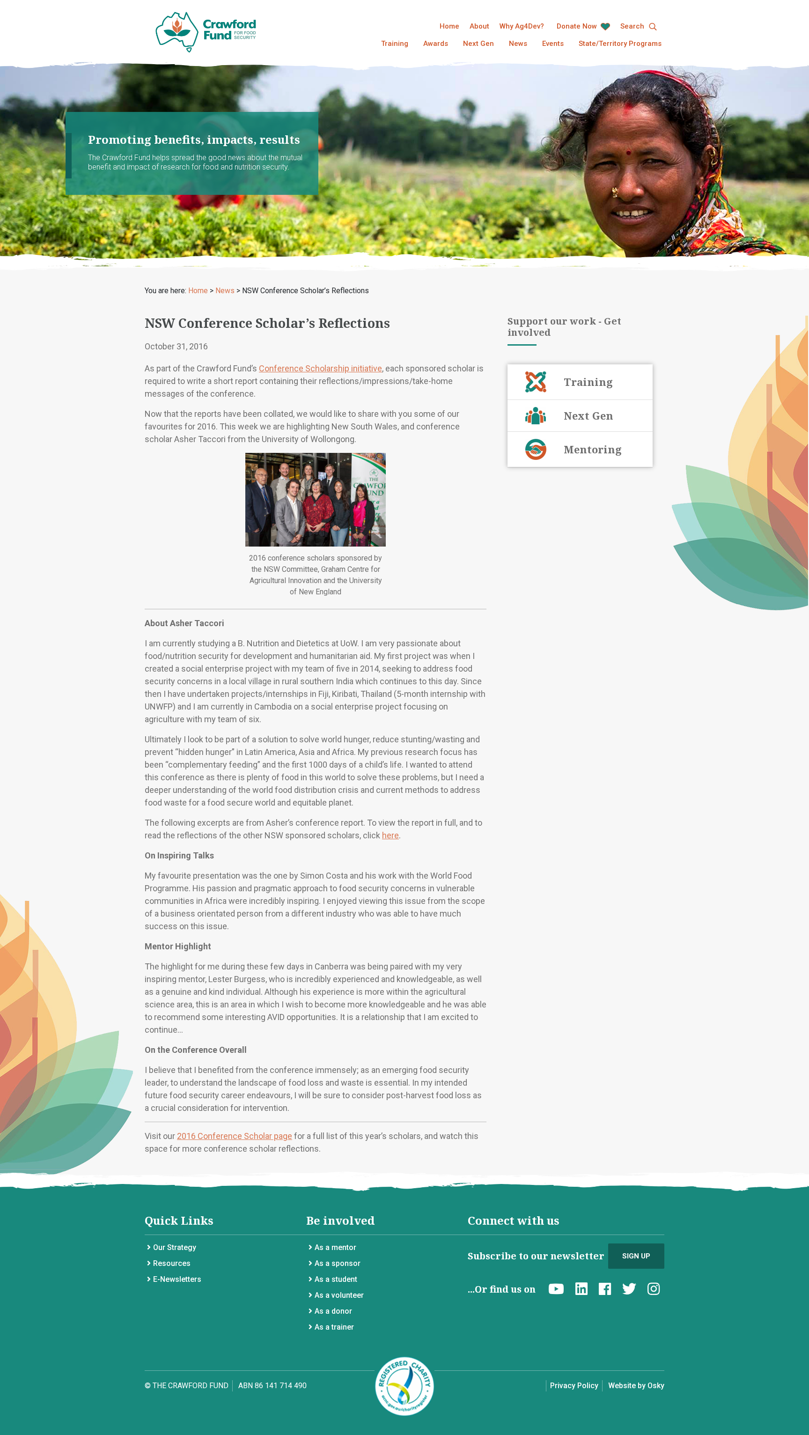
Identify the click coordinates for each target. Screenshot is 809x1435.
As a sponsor (337, 1263)
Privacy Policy (574, 1385)
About (479, 26)
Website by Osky (636, 1385)
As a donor (333, 1311)
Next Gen (478, 43)
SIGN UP (636, 1256)
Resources (172, 1263)
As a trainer (334, 1327)
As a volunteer (339, 1295)
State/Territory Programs (620, 43)
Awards (435, 43)
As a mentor (335, 1247)
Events (553, 43)
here (390, 835)
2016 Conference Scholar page (234, 1136)
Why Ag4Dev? (522, 26)
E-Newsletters (177, 1279)
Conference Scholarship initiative (320, 368)
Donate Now (578, 26)
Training (394, 43)
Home (449, 26)
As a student (336, 1279)
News (518, 43)
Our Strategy (174, 1247)
